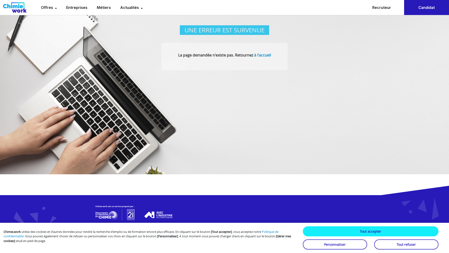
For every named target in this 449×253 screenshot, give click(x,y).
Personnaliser (335, 244)
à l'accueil (262, 55)
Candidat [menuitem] (426, 7)
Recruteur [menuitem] (381, 7)
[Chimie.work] (15, 7)
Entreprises (76, 7)
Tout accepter (370, 231)
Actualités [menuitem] (130, 7)
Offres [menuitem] (47, 7)
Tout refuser (406, 244)
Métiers (104, 7)
